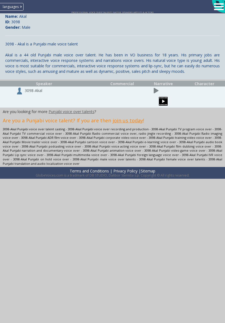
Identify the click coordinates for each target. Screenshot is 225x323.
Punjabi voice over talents (71, 111)
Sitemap (148, 171)
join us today (128, 120)
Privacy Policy (125, 171)
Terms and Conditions (89, 171)
